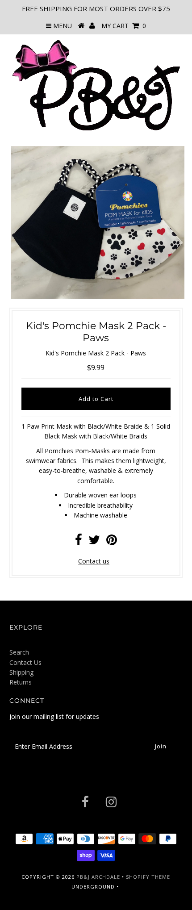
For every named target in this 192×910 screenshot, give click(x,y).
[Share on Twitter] (94, 542)
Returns (20, 682)
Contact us (93, 561)
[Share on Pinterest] (111, 542)
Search (19, 652)
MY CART (123, 25)
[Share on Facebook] (78, 542)
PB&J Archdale (98, 876)
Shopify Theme (148, 876)
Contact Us (25, 662)
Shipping (21, 672)
